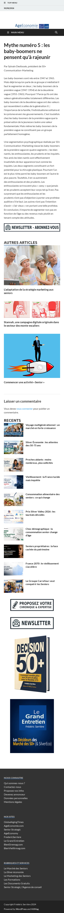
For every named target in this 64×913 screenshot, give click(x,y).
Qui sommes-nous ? (14, 783)
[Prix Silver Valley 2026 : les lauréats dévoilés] (13, 511)
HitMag (35, 909)
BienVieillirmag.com (14, 848)
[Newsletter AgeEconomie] (32, 230)
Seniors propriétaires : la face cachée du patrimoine (42, 548)
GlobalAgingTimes (14, 821)
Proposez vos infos (14, 790)
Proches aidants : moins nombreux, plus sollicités (39, 461)
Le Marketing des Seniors (17, 875)
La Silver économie (14, 872)
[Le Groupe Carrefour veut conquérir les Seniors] (13, 581)
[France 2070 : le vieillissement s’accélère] (13, 563)
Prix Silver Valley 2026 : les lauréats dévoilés (40, 513)
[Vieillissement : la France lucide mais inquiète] (13, 477)
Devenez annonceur (14, 794)
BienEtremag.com (13, 844)
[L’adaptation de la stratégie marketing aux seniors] (32, 266)
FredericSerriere (12, 836)
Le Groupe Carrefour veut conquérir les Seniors (40, 582)
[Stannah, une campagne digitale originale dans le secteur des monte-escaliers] (32, 310)
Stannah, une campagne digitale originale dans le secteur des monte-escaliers (31, 324)
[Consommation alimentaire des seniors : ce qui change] (13, 494)
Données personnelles (16, 798)
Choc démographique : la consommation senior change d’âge (42, 532)
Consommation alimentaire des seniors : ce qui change (43, 496)
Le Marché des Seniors (16, 868)
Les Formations (12, 879)
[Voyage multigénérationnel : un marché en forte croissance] (13, 425)
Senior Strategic (12, 829)
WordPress (21, 909)
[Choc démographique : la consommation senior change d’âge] (13, 529)
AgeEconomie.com (14, 825)
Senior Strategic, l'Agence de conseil (23, 887)
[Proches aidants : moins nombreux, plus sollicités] (13, 459)
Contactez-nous (12, 786)
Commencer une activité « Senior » (24, 382)
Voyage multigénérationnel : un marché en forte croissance (43, 426)
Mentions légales (13, 801)
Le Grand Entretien (14, 840)
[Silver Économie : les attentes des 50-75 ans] (13, 442)
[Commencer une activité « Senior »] (32, 356)
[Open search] (56, 32)
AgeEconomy (11, 833)
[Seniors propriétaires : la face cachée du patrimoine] (13, 546)
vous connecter (24, 408)
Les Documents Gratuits (17, 883)
